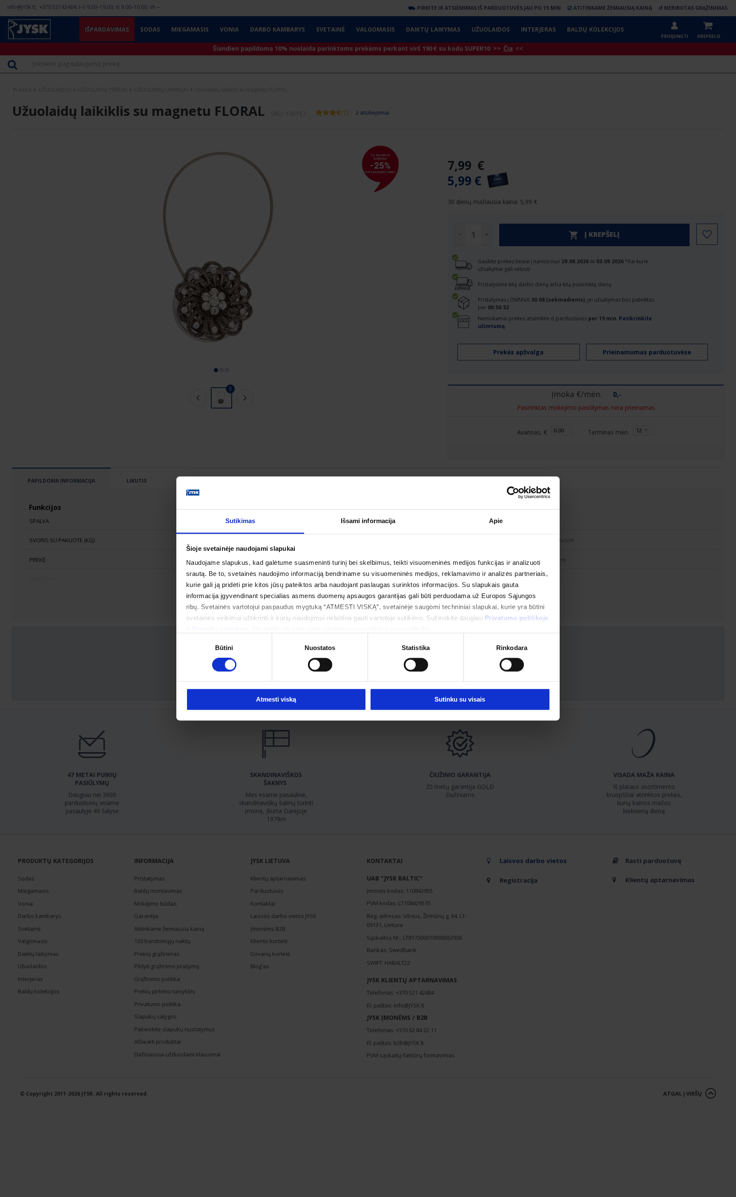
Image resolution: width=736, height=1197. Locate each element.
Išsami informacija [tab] (368, 520)
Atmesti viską (276, 699)
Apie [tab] (496, 520)
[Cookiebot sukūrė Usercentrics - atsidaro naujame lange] (513, 492)
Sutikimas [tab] (240, 520)
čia (425, 629)
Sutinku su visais (459, 699)
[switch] (320, 665)
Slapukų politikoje (220, 629)
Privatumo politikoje (517, 618)
